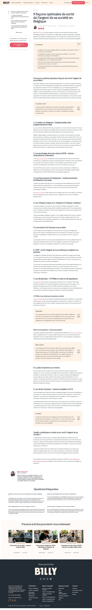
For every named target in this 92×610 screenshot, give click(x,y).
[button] (26, 494)
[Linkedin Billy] (41, 28)
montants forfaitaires (40, 192)
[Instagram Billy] (47, 579)
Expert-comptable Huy (48, 601)
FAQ (60, 599)
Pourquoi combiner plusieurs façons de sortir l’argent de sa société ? (19, 12)
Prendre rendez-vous (78, 2)
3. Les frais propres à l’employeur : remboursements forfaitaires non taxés (19, 27)
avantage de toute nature (41, 158)
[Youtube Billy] (50, 579)
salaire (36, 128)
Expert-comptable (33, 588)
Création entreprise (63, 595)
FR (87, 2)
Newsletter (61, 588)
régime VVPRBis (39, 299)
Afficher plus (19, 32)
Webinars (61, 597)
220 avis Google (16, 595)
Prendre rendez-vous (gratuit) (19, 45)
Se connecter (67, 2)
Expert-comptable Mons (48, 599)
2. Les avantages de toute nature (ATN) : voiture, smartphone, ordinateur (19, 22)
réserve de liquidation (77, 332)
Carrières (74, 588)
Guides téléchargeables (63, 593)
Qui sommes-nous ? (77, 590)
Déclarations (32, 595)
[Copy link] (43, 28)
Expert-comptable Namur (48, 597)
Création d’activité (33, 597)
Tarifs (30, 599)
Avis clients (75, 592)
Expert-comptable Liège (48, 591)
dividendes (38, 282)
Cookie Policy (47, 605)
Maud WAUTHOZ (23, 471)
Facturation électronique (32, 593)
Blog (60, 590)
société (41, 32)
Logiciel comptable (33, 590)
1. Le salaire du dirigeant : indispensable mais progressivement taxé (20, 17)
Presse (74, 594)
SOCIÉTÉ (35, 10)
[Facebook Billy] (39, 28)
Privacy (41, 605)
